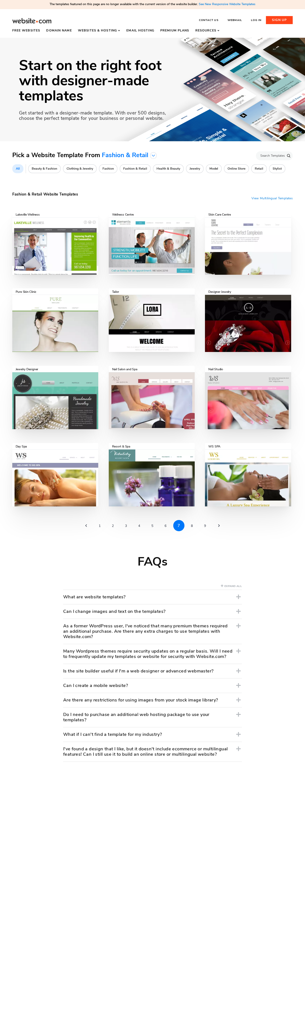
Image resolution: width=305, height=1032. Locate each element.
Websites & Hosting (97, 30)
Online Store (236, 168)
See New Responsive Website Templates (227, 4)
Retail (259, 168)
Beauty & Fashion (44, 168)
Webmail (235, 20)
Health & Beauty (168, 168)
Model (213, 168)
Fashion (108, 168)
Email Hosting (140, 30)
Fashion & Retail (135, 168)
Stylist (277, 168)
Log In (256, 20)
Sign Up (279, 20)
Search (288, 156)
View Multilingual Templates (272, 198)
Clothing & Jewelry (80, 168)
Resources (205, 30)
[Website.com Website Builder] (31, 21)
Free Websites (26, 30)
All (18, 168)
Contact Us (209, 20)
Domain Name (59, 30)
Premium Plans (174, 30)
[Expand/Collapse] (238, 596)
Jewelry (195, 168)
